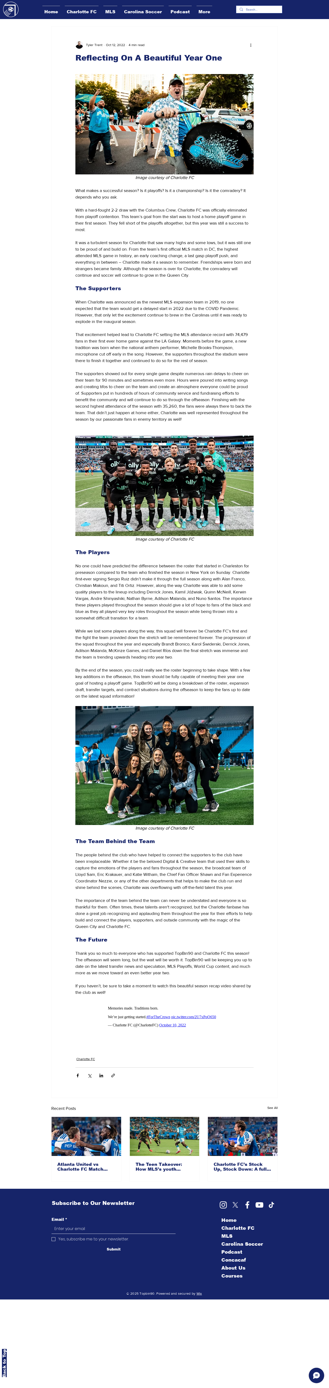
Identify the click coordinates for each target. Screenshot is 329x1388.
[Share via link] (113, 1075)
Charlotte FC (85, 1059)
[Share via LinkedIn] (101, 1075)
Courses (232, 1275)
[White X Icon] (235, 1205)
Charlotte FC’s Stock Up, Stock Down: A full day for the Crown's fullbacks (240, 1167)
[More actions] (251, 45)
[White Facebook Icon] (247, 1205)
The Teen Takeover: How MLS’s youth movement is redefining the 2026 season (163, 1167)
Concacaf (233, 1260)
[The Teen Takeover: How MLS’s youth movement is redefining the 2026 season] (164, 1136)
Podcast (231, 1252)
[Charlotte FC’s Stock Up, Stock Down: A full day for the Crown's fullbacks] (242, 1136)
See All (272, 1108)
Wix (199, 1293)
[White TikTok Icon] (271, 1205)
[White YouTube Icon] (259, 1205)
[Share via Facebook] (77, 1075)
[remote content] (164, 1016)
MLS (226, 1236)
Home (229, 1220)
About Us (233, 1268)
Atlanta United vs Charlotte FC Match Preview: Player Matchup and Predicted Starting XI (84, 1167)
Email (59, 1219)
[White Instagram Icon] (223, 1205)
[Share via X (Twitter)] (89, 1075)
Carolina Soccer (242, 1244)
